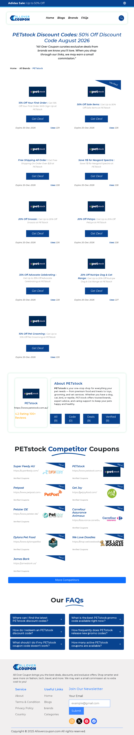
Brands (73, 17)
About (19, 695)
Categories (51, 714)
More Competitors (67, 580)
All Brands (24, 68)
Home (50, 17)
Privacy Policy (24, 708)
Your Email (76, 696)
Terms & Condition (27, 702)
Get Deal (37, 118)
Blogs (61, 17)
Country (20, 714)
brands (48, 708)
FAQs (84, 17)
